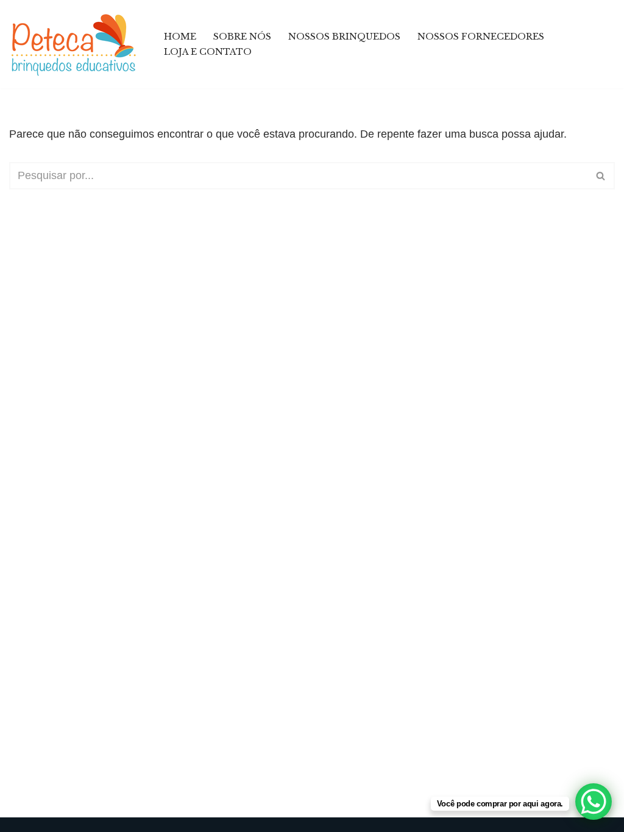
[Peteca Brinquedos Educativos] (76, 44)
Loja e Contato (208, 51)
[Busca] (601, 175)
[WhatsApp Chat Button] (593, 801)
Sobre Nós (242, 36)
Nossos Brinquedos (344, 36)
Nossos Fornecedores (480, 36)
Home (180, 36)
